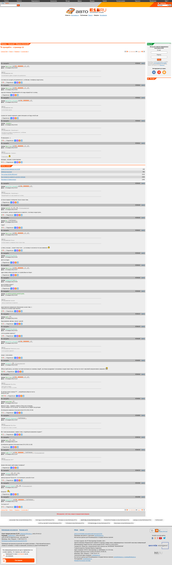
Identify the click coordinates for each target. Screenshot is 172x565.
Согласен (18, 560)
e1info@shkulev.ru (119, 557)
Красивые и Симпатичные (8, 179)
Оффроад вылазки (6, 172)
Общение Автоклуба (22, 44)
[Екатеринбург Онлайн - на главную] (98, 13)
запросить (162, 65)
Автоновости (75, 15)
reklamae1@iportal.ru (26, 533)
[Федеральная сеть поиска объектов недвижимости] (158, 553)
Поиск (11, 51)
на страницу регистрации (160, 62)
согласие (21, 554)
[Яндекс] (159, 72)
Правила (16, 51)
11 (139, 51)
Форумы (4, 44)
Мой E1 (150, 44)
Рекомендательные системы (82, 560)
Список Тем (4, 51)
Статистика (24, 51)
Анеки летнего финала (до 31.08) (10, 169)
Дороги (90, 15)
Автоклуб (11, 44)
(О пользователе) (24, 208)
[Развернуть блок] (148, 79)
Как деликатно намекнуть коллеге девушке (13, 177)
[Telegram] (22, 82)
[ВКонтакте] (15, 82)
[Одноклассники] (19, 82)
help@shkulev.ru (98, 535)
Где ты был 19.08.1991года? (9, 174)
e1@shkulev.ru (96, 555)
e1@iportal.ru (11, 535)
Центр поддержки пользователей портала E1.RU (88, 533)
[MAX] (17, 82)
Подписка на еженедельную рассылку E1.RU (14, 541)
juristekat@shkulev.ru (130, 557)
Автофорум (103, 15)
